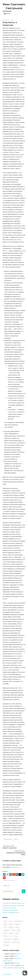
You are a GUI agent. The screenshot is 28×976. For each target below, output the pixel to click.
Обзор (18, 930)
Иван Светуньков (10, 965)
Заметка (16, 839)
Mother (16, 956)
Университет (16, 939)
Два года (17, 954)
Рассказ (6, 936)
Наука (13, 930)
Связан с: (5, 871)
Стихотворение (7, 939)
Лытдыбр (11, 927)
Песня (5, 933)
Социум (16, 936)
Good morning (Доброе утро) (11, 912)
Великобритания (7, 839)
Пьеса (17, 933)
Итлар (5, 927)
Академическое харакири (10, 910)
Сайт (11, 936)
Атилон (11, 921)
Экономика (6, 945)
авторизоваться (15, 867)
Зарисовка (17, 924)
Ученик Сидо (7, 942)
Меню (8, 14)
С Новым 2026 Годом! (9, 908)
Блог (13, 20)
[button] (25, 973)
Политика (11, 933)
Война (5, 924)
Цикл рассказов (15, 942)
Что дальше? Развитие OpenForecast (14, 903)
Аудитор (17, 963)
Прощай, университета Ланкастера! (13, 906)
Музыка (17, 927)
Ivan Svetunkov (7, 974)
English (5, 921)
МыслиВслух (7, 930)
